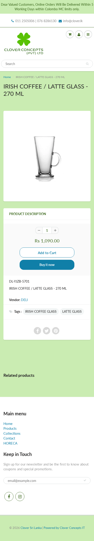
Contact (9, 438)
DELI (24, 300)
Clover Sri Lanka (31, 528)
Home (7, 77)
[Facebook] (8, 496)
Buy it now (47, 265)
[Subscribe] (84, 480)
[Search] (87, 64)
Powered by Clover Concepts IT (64, 528)
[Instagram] (19, 496)
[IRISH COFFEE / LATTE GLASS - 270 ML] (47, 155)
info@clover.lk (73, 21)
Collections (12, 433)
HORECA (10, 443)
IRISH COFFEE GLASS (41, 311)
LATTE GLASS (72, 311)
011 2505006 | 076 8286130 (35, 21)
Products (10, 428)
